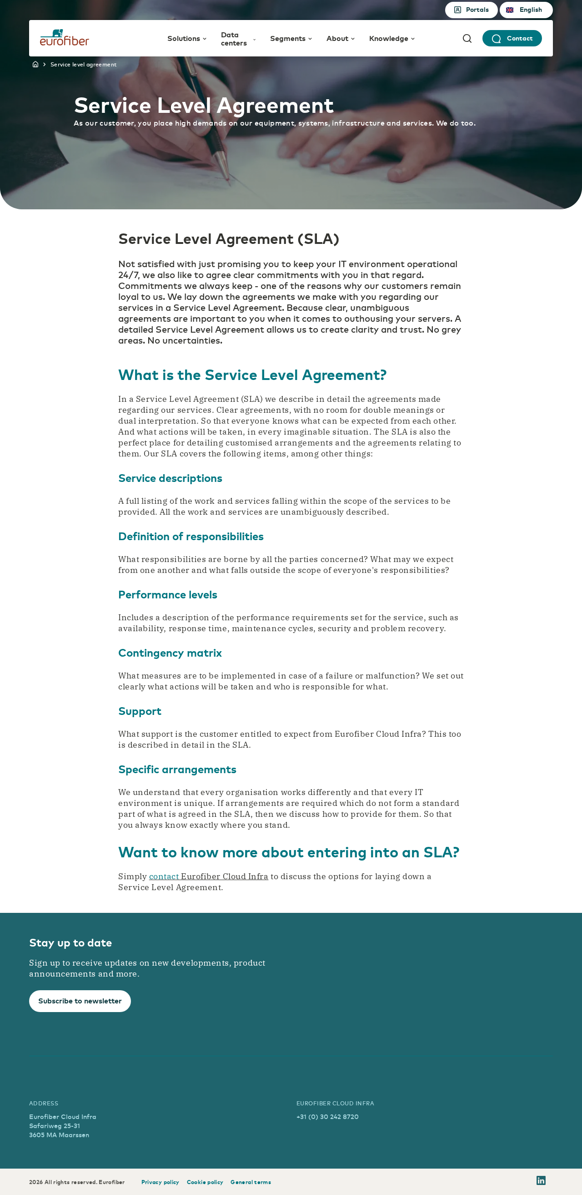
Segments (288, 38)
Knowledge (388, 38)
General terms (251, 1181)
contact (165, 876)
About (337, 38)
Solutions (183, 38)
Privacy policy (160, 1181)
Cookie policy (205, 1181)
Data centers (234, 38)
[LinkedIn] (541, 1182)
